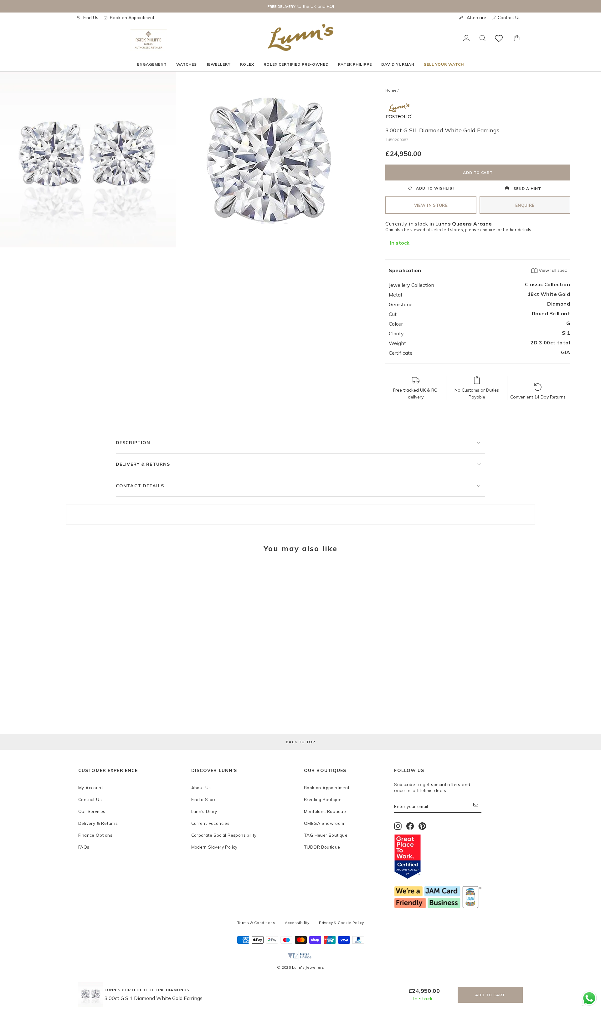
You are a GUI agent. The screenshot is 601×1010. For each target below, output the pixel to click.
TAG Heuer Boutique (325, 835)
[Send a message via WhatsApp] (589, 998)
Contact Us (509, 17)
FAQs (84, 847)
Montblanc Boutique (325, 811)
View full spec (552, 270)
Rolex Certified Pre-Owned (296, 64)
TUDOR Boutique (322, 847)
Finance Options (95, 835)
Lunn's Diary (204, 811)
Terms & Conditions (256, 922)
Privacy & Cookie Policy (341, 922)
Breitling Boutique (323, 799)
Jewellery (218, 64)
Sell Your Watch (444, 64)
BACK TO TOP (300, 741)
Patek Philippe (355, 64)
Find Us (90, 17)
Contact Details (140, 486)
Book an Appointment (132, 17)
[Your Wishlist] (499, 38)
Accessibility (297, 922)
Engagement (152, 64)
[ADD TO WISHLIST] (86, 577)
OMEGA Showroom (324, 823)
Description (133, 442)
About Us (201, 787)
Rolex (247, 64)
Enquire (524, 205)
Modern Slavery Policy (214, 847)
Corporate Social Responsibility (224, 835)
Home (391, 90)
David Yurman (397, 64)
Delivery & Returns (143, 464)
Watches (186, 64)
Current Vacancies (210, 823)
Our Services (91, 811)
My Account (90, 787)
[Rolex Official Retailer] (104, 40)
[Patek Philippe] (148, 40)
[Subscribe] (477, 806)
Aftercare (476, 17)
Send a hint (526, 188)
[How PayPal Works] (358, 942)
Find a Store (204, 799)
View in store (431, 205)
